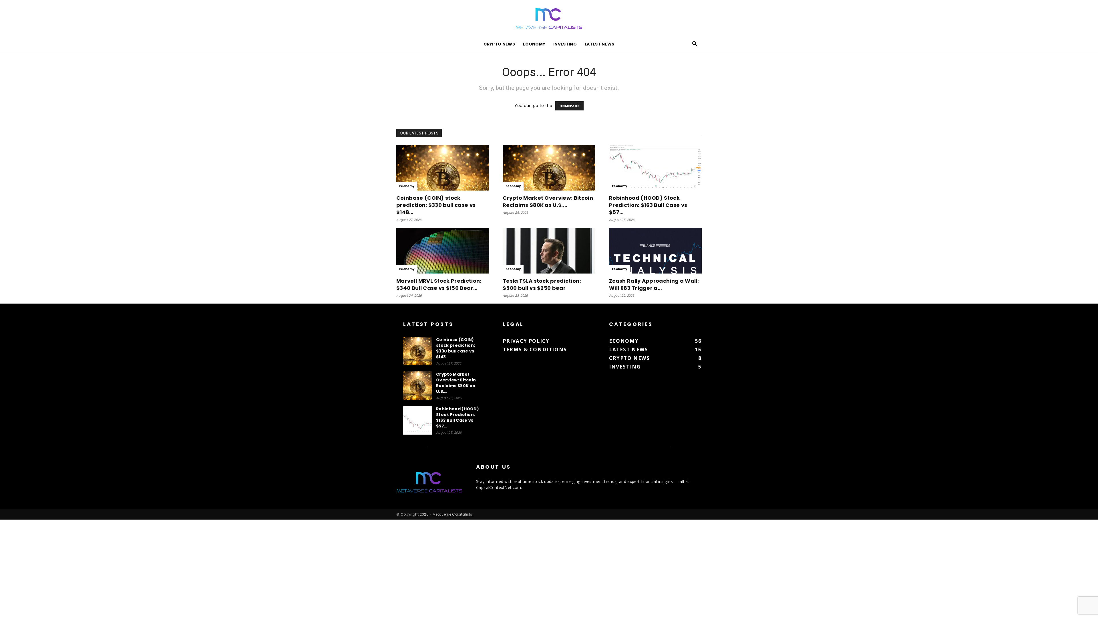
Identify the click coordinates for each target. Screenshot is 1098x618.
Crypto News (499, 44)
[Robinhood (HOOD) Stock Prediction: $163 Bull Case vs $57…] (655, 168)
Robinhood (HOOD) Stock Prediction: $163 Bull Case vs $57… (648, 205)
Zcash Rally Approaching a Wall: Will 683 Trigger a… (654, 284)
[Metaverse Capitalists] (549, 19)
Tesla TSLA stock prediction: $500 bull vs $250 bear (542, 284)
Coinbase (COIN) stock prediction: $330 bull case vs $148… (436, 205)
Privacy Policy (526, 341)
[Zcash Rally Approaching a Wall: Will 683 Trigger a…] (655, 251)
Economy (534, 44)
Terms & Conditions (535, 349)
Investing (565, 44)
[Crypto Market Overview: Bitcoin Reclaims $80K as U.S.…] (549, 168)
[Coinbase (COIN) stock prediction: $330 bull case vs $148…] (442, 168)
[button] (695, 44)
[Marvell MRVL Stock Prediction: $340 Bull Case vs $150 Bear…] (442, 251)
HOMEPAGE (569, 106)
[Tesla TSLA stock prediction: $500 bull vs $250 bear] (549, 251)
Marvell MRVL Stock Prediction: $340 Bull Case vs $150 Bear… (439, 284)
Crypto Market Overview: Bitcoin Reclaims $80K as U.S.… (548, 201)
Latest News (599, 44)
